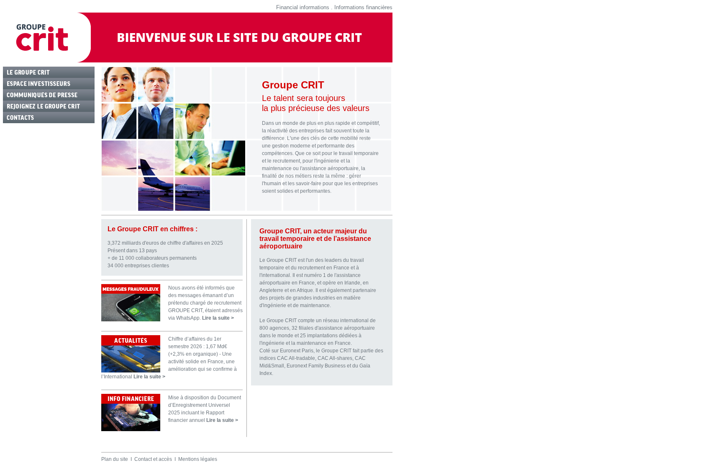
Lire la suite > (218, 318)
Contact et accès (153, 459)
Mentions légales (197, 459)
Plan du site (114, 459)
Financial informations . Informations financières (334, 7)
